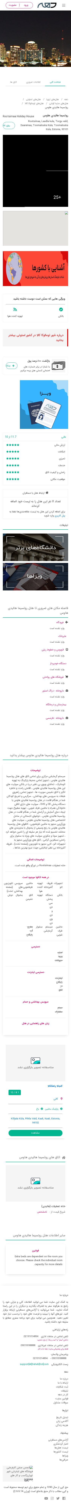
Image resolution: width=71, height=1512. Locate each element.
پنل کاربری (59, 516)
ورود (26, 5)
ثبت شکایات (62, 1387)
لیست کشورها (61, 1452)
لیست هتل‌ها (61, 1448)
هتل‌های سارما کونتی (58, 103)
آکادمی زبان (62, 1421)
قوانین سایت (61, 1399)
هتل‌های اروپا (52, 99)
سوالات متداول (60, 1403)
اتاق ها (13, 82)
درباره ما (64, 1379)
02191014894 (31, 1336)
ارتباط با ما (63, 1383)
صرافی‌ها (63, 1460)
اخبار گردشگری (60, 1444)
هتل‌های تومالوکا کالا (34, 103)
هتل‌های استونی (33, 99)
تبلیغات (64, 1391)
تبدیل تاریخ (62, 1417)
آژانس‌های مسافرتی (58, 1440)
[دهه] (63, 6)
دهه (66, 99)
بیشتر (8, 366)
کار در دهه (63, 1395)
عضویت (12, 5)
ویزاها (65, 1456)
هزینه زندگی (62, 1425)
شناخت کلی (55, 82)
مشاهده (35, 1133)
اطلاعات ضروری (33, 82)
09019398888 (28, 1345)
